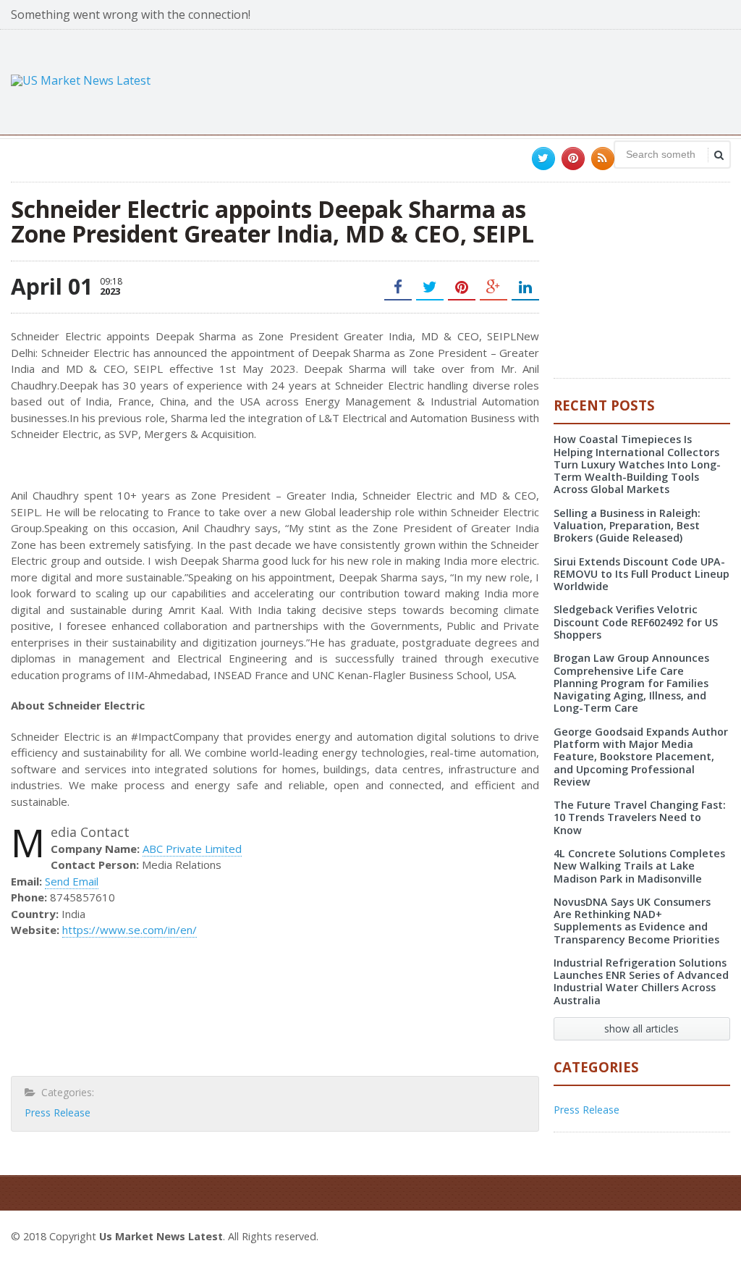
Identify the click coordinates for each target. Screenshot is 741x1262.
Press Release (57, 1112)
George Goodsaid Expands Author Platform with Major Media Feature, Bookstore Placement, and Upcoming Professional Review (641, 756)
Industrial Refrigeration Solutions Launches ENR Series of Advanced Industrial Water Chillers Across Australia (641, 981)
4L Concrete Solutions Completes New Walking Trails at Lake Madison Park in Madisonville (639, 865)
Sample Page (695, 1234)
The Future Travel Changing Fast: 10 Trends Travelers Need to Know (640, 817)
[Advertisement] (466, 80)
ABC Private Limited (192, 848)
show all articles (641, 1028)
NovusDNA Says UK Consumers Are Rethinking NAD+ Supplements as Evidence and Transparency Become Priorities (636, 920)
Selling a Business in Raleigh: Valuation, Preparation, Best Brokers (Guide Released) (627, 525)
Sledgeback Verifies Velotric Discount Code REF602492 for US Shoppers (636, 621)
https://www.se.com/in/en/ (129, 929)
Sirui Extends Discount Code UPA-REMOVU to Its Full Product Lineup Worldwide (641, 574)
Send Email (71, 881)
